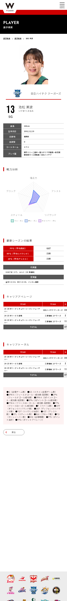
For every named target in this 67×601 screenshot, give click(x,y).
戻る (14, 432)
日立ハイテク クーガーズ (53, 310)
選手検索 (6, 38)
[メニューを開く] (62, 4)
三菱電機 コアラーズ (53, 315)
